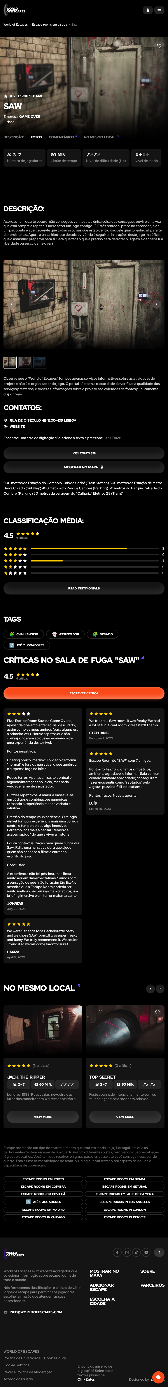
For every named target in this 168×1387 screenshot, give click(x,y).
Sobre (147, 1271)
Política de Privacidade (22, 1358)
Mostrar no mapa (104, 1273)
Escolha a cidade (102, 1301)
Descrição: (14, 137)
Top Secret (102, 1077)
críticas (22, 538)
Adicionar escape (102, 1287)
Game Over (29, 116)
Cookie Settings (16, 1365)
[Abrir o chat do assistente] (158, 1377)
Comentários (63, 137)
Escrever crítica (84, 693)
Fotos (36, 137)
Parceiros (152, 1285)
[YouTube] (146, 1252)
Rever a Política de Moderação (28, 1372)
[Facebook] (117, 1252)
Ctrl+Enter (111, 438)
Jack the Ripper (26, 1077)
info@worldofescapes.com (36, 1312)
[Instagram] (126, 1252)
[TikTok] (136, 1252)
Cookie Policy (55, 1358)
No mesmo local (101, 137)
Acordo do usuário (18, 1379)
